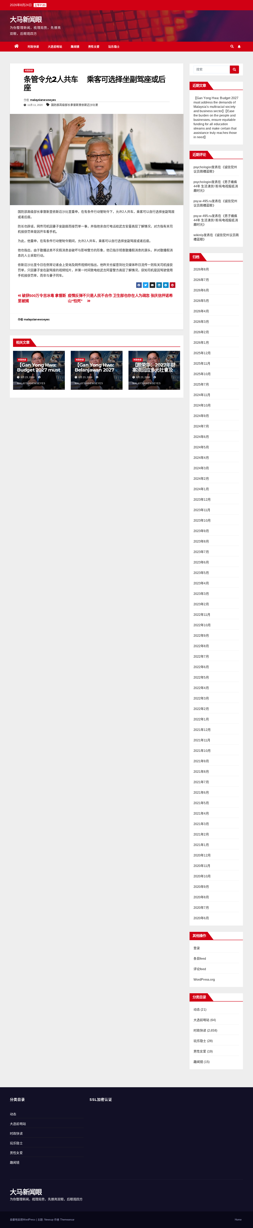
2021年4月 (201, 813)
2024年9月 (201, 416)
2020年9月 (201, 886)
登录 (197, 948)
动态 (197, 1009)
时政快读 (33, 46)
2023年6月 (201, 562)
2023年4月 (201, 583)
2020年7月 (201, 907)
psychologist (202, 167)
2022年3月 (201, 698)
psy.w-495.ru (203, 201)
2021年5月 (201, 803)
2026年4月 (201, 311)
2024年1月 (201, 489)
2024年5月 (201, 447)
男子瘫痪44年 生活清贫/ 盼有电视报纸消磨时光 (216, 186)
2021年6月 (201, 792)
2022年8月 (201, 646)
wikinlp (199, 235)
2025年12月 (202, 353)
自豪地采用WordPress (23, 1219)
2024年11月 (202, 395)
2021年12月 (202, 729)
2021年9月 (201, 761)
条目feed (200, 958)
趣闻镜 (75, 46)
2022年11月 (202, 614)
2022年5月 (201, 677)
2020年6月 (201, 918)
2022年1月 (201, 719)
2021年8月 (201, 771)
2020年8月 (201, 897)
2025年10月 (202, 374)
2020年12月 (202, 855)
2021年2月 (201, 834)
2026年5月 (201, 300)
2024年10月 (202, 405)
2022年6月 (201, 667)
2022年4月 (201, 688)
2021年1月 (201, 845)
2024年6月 (201, 436)
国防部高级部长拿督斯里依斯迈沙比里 (74, 104)
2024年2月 (201, 478)
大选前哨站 (55, 46)
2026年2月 (201, 332)
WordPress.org (204, 979)
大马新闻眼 (26, 19)
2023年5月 (201, 573)
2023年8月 (201, 541)
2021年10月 (202, 750)
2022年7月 (201, 656)
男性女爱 (94, 46)
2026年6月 (201, 290)
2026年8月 (201, 269)
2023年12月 (202, 499)
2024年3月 (201, 468)
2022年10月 (202, 625)
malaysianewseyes (43, 100)
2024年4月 (201, 457)
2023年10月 (202, 520)
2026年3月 (201, 321)
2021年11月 (202, 740)
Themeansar (67, 1219)
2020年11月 (202, 865)
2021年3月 (201, 824)
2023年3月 (201, 593)
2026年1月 (201, 342)
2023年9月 (201, 531)
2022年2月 (201, 709)
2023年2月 (201, 604)
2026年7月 (201, 280)
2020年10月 (202, 876)
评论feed (200, 969)
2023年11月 (202, 510)
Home (238, 1219)
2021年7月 (201, 782)
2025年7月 (201, 384)
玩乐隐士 (114, 46)
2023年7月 (201, 552)
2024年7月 (201, 426)
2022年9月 (201, 635)
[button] (232, 46)
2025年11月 (202, 363)
